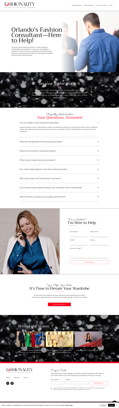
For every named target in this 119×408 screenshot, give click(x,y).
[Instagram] (7, 383)
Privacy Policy (69, 405)
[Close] (117, 405)
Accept (111, 405)
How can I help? (76, 248)
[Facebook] (12, 383)
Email (72, 240)
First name (74, 231)
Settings (103, 405)
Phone (92, 240)
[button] (89, 5)
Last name (94, 231)
